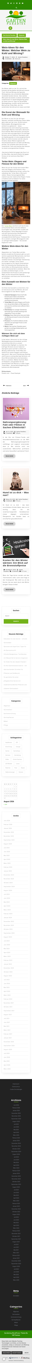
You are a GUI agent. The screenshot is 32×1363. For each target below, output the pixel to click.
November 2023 (9, 925)
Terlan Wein (8, 226)
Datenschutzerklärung (18, 1360)
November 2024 (9, 879)
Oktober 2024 (8, 882)
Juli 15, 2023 (9, 431)
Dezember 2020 (9, 1041)
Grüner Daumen (17, 759)
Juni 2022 (7, 983)
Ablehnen (6, 1353)
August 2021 (8, 1014)
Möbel (6, 721)
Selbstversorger (10, 772)
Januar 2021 (8, 1038)
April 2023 (7, 952)
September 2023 (9, 933)
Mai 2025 (7, 855)
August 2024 (8, 890)
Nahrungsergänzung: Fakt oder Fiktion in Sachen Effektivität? (15, 425)
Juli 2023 (7, 941)
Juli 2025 (7, 847)
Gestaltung (17, 755)
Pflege (6, 725)
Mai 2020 (7, 1061)
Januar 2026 (8, 828)
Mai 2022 (7, 987)
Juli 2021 (7, 1018)
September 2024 (9, 886)
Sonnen (21, 772)
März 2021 (7, 1030)
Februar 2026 (8, 824)
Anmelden (16, 1296)
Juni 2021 (7, 1022)
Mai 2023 (7, 948)
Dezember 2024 (9, 875)
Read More (10, 456)
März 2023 (7, 956)
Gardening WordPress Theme (15, 1333)
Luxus (17, 763)
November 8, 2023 (11, 569)
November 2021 (9, 1003)
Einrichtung (8, 746)
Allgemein (22, 35)
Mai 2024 (7, 902)
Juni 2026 (7, 820)
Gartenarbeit (8, 709)
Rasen (23, 768)
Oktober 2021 (8, 1007)
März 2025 (7, 863)
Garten (7, 751)
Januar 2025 (8, 871)
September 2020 (9, 1045)
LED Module (8, 763)
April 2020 (7, 1065)
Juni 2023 (7, 944)
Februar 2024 (8, 913)
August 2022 (8, 976)
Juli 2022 (7, 979)
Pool (15, 768)
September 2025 (9, 840)
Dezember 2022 (9, 968)
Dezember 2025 (9, 832)
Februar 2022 (8, 999)
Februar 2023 (8, 960)
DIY (17, 742)
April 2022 (7, 991)
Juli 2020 (7, 1053)
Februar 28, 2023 (10, 499)
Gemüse (7, 755)
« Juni (5, 804)
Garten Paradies (22, 57)
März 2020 (7, 1069)
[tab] (10, 28)
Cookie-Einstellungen (16, 1089)
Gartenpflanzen (9, 717)
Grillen (7, 759)
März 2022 (7, 995)
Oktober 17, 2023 (10, 57)
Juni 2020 (7, 1057)
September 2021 (9, 1010)
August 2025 (8, 844)
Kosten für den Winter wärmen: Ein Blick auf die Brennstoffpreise (15, 563)
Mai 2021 (7, 1026)
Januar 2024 (8, 917)
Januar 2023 (8, 964)
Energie (18, 746)
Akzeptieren (16, 1353)
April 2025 (7, 859)
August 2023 (8, 937)
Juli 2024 (7, 894)
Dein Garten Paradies (9, 35)
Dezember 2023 (9, 921)
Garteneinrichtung (10, 713)
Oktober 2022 (8, 972)
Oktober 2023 (8, 929)
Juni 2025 (7, 851)
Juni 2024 (7, 898)
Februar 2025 (8, 867)
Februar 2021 (8, 1034)
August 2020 (8, 1049)
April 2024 (7, 906)
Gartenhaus (16, 751)
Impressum (16, 1084)
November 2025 (9, 836)
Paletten (7, 768)
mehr (26, 1353)
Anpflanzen (8, 742)
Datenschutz (16, 1086)
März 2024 (7, 910)
